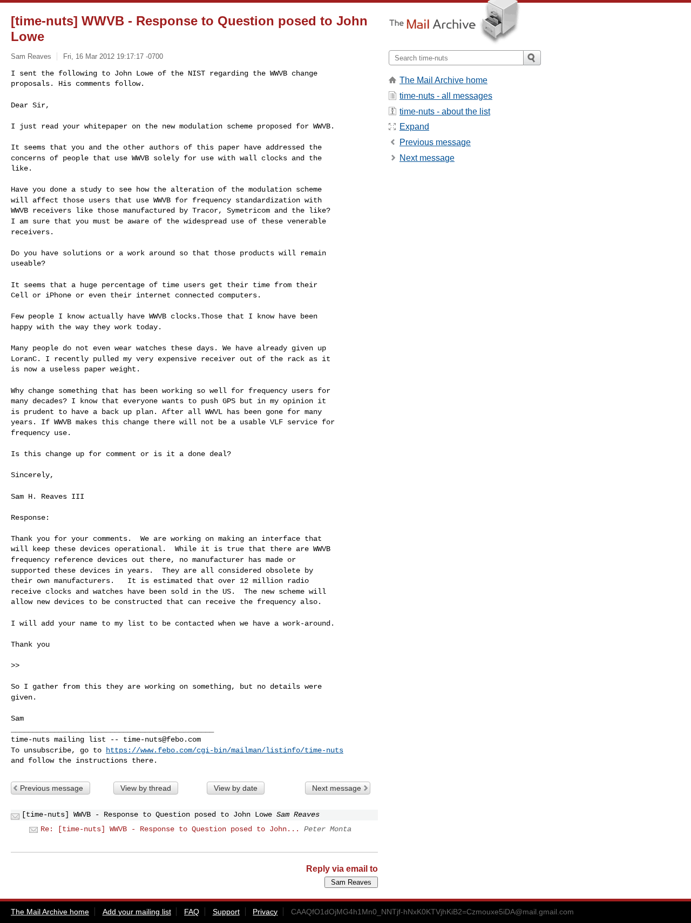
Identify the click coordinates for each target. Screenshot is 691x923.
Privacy (265, 911)
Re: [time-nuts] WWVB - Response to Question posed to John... (170, 829)
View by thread (145, 788)
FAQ (191, 911)
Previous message (51, 788)
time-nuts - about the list (444, 111)
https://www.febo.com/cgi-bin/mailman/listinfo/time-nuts (224, 750)
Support (226, 911)
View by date (236, 788)
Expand (414, 126)
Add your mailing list (137, 911)
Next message (336, 788)
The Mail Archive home (443, 80)
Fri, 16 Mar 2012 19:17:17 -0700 (113, 56)
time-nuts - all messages (445, 95)
